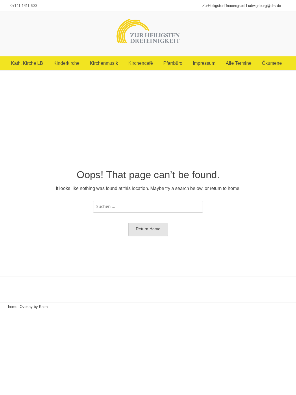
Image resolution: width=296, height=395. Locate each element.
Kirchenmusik (104, 63)
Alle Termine (238, 63)
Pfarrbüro (172, 63)
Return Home (148, 228)
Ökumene (272, 63)
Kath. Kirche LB (27, 63)
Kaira (43, 306)
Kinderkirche (66, 63)
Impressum (204, 63)
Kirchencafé (140, 63)
